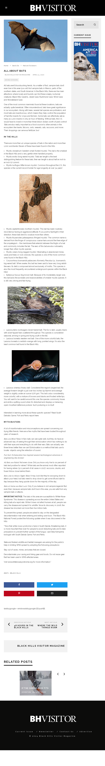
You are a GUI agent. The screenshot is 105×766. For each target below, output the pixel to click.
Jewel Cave (34, 97)
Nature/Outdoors (11, 79)
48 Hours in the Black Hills (24, 626)
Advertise (86, 732)
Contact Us (67, 732)
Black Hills (15, 573)
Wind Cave (58, 97)
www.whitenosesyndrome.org (20, 562)
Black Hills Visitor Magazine (17, 74)
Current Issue (24, 732)
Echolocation (35, 447)
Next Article (51, 622)
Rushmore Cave (46, 97)
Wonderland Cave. (15, 100)
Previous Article (22, 622)
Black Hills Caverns (20, 97)
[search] (95, 25)
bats (7, 573)
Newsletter (46, 732)
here (37, 416)
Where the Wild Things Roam (47, 626)
